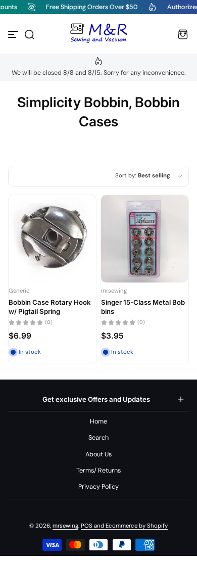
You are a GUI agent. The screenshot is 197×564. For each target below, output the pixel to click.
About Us (98, 454)
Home (98, 421)
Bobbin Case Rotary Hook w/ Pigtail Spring (50, 306)
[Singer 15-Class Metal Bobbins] (144, 239)
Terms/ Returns (98, 470)
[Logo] (98, 34)
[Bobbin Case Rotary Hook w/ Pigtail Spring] (52, 239)
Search (98, 438)
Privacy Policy (98, 487)
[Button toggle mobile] (14, 34)
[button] (29, 34)
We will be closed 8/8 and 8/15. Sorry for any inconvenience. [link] (99, 73)
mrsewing (65, 526)
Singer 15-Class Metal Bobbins (143, 306)
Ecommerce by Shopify (137, 526)
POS (86, 526)
